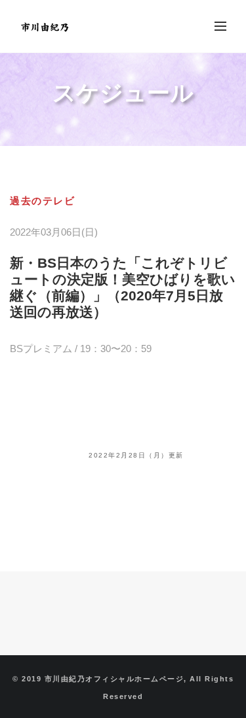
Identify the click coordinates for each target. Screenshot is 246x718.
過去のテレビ (42, 200)
